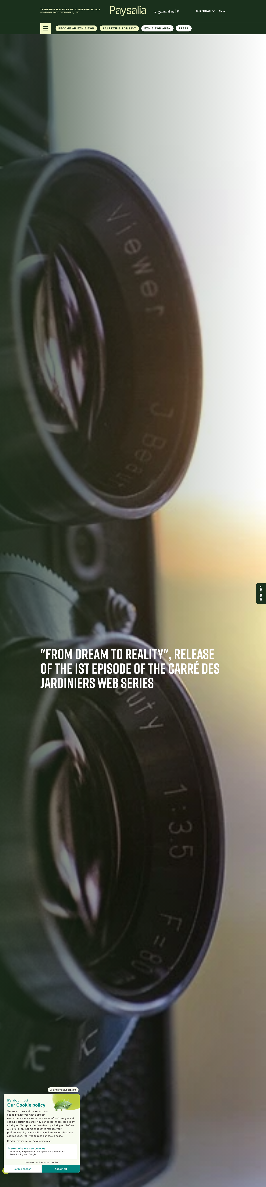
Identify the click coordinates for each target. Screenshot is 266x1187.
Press (184, 28)
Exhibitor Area (157, 28)
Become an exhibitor (76, 28)
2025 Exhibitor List (119, 28)
